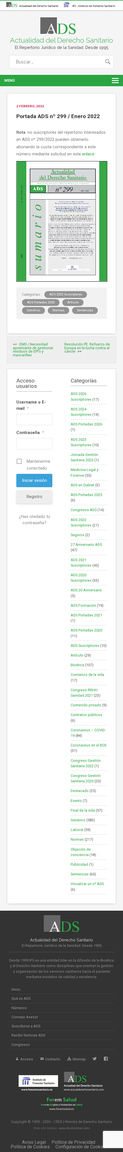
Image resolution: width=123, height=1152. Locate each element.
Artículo (73, 302)
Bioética (77, 665)
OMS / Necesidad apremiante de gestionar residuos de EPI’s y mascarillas (33, 349)
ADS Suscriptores (85, 645)
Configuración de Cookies (81, 1146)
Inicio (15, 989)
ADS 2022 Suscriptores (65, 294)
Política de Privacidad (73, 1142)
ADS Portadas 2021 (86, 615)
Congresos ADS (84, 510)
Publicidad (79, 864)
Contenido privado (86, 705)
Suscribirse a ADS (25, 1026)
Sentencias (85, 310)
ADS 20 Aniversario (86, 590)
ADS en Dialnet (82, 485)
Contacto (52, 1059)
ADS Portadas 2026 (86, 424)
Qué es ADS (21, 998)
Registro (34, 496)
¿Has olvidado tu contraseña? (34, 519)
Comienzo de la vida (87, 674)
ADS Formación (83, 605)
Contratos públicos (86, 715)
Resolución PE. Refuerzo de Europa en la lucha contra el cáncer (87, 348)
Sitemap (79, 1059)
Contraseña (30, 432)
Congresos (20, 1044)
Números (19, 1008)
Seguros (77, 535)
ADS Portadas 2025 (86, 495)
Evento (76, 801)
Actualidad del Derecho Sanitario (61, 40)
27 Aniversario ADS (86, 544)
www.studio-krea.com (74, 1128)
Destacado (80, 791)
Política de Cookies (30, 1146)
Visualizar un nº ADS (87, 884)
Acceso (26, 1059)
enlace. (88, 154)
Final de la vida (83, 810)
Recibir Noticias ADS (28, 1035)
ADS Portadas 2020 (41, 302)
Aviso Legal (34, 1142)
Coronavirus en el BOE (89, 745)
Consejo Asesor (24, 1017)
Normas (58, 310)
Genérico (33, 310)
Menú (9, 80)
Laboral (77, 830)
